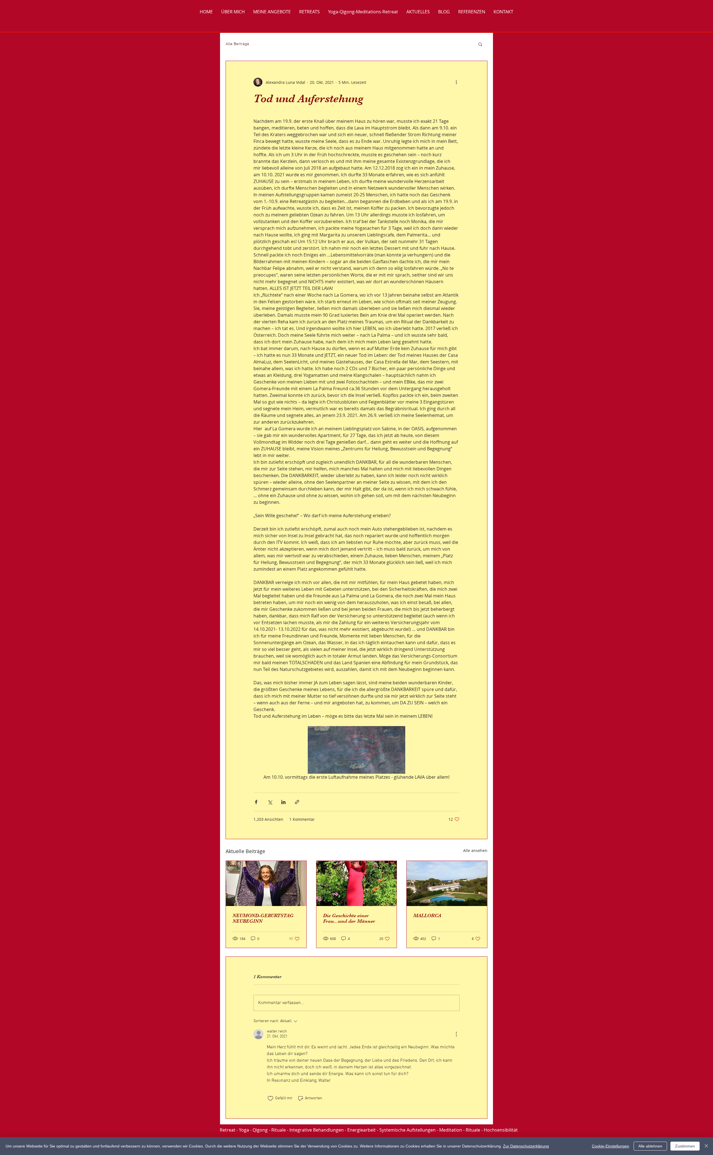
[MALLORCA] (447, 883)
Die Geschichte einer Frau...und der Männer (349, 918)
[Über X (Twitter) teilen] (269, 802)
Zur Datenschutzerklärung (526, 1146)
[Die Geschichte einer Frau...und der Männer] (356, 883)
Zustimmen (685, 1146)
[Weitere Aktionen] (456, 82)
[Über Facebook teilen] (256, 802)
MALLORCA (427, 915)
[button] (480, 44)
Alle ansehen (475, 850)
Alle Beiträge (237, 44)
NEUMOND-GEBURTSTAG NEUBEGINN (263, 918)
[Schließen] (706, 1146)
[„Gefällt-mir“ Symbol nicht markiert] (270, 1098)
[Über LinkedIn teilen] (283, 802)
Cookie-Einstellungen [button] (610, 1146)
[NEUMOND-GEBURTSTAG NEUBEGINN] (266, 883)
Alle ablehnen (650, 1146)
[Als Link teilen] (297, 802)
